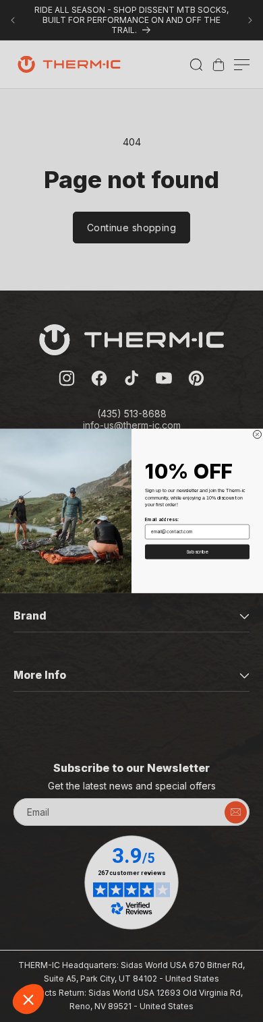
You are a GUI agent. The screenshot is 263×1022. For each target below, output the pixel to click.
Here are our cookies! (60, 941)
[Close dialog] (258, 435)
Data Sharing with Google (68, 954)
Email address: (162, 519)
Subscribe (197, 552)
